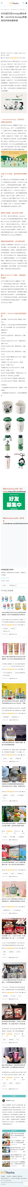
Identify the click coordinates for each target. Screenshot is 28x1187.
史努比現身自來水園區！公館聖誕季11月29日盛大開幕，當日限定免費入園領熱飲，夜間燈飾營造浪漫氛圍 (14, 825)
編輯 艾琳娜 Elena (14, 720)
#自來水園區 (12, 836)
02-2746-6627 (7, 1180)
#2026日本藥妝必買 (7, 672)
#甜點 (4, 951)
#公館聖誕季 (21, 836)
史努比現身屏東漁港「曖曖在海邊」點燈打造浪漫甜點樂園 (13, 744)
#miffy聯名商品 (17, 910)
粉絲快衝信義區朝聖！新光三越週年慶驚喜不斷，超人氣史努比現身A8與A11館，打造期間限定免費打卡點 (13, 863)
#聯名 (4, 1039)
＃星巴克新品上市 (12, 585)
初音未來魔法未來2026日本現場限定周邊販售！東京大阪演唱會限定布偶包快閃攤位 (14, 614)
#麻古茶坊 (18, 1083)
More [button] (4, 798)
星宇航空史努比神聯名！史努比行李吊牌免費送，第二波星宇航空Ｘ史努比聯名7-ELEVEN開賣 (13, 1023)
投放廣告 (3, 1176)
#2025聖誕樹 (20, 795)
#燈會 (11, 758)
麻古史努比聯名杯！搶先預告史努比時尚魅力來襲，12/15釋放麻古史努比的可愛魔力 (14, 1066)
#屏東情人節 (18, 758)
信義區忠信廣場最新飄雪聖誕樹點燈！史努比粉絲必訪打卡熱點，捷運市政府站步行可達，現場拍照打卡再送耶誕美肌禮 (13, 785)
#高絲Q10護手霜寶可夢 (20, 672)
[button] (1, 3)
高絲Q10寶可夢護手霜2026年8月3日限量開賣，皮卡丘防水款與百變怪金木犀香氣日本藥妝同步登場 (13, 658)
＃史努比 (4, 585)
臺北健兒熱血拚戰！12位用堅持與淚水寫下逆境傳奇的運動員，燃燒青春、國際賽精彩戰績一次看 (18, 1149)
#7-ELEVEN (13, 996)
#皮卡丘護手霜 (6, 675)
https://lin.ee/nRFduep (17, 491)
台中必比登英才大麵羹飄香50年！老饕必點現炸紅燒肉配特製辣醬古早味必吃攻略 (18, 1163)
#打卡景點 (5, 873)
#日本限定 (5, 628)
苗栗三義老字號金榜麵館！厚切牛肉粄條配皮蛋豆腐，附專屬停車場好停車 (18, 1134)
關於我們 (20, 1176)
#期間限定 (5, 795)
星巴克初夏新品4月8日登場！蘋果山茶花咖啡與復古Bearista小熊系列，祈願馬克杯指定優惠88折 (14, 702)
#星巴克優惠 (6, 717)
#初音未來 (13, 628)
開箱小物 (7, 9)
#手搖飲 (10, 1083)
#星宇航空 (5, 996)
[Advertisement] (14, 37)
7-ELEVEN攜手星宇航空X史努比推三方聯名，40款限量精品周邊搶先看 (13, 981)
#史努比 (5, 758)
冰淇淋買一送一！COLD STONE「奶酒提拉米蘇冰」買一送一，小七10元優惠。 (13, 937)
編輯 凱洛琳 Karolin (14, 761)
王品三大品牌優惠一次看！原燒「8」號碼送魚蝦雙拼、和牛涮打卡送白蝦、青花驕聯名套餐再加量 (18, 1142)
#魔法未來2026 (6, 631)
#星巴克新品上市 (15, 717)
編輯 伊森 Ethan (13, 634)
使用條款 (9, 1176)
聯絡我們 (15, 1176)
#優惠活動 (11, 951)
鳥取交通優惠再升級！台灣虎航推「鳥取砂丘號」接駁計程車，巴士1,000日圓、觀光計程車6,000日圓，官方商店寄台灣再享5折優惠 (18, 1156)
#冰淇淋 (18, 951)
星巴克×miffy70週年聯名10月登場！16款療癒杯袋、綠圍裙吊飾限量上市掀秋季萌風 (13, 900)
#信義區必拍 (20, 873)
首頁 (2, 9)
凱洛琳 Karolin (10, 1100)
